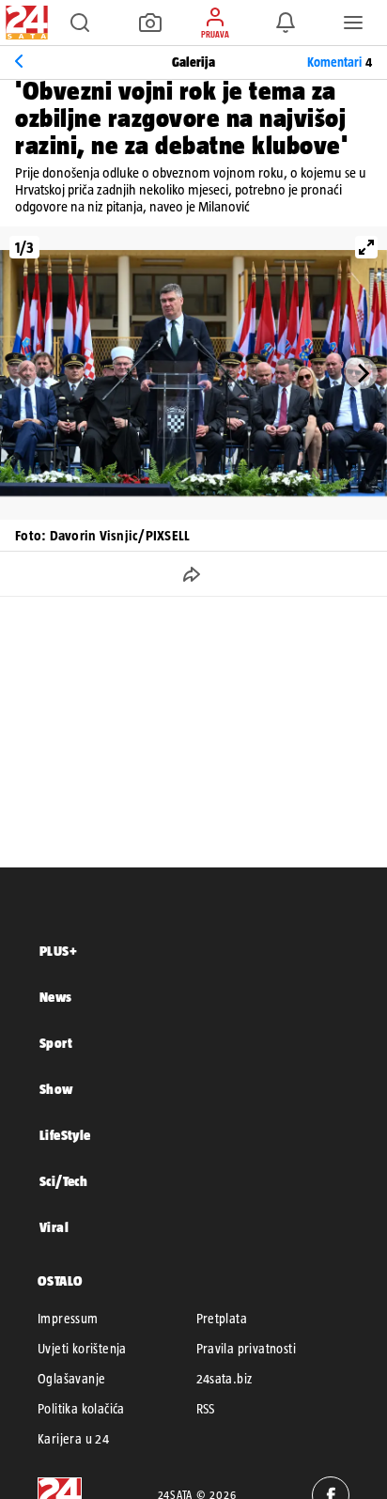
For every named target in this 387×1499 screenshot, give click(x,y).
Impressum (68, 1318)
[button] (80, 22)
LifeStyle (65, 1135)
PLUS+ (58, 951)
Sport (55, 1043)
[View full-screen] (366, 247)
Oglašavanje (71, 1378)
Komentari (339, 62)
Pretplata (222, 1318)
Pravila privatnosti (246, 1348)
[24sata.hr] (24, 22)
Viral (54, 1227)
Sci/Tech (63, 1181)
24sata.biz (224, 1378)
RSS (205, 1408)
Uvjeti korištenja (82, 1348)
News (55, 997)
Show (56, 1089)
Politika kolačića (81, 1408)
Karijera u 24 (73, 1438)
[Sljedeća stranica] (362, 373)
